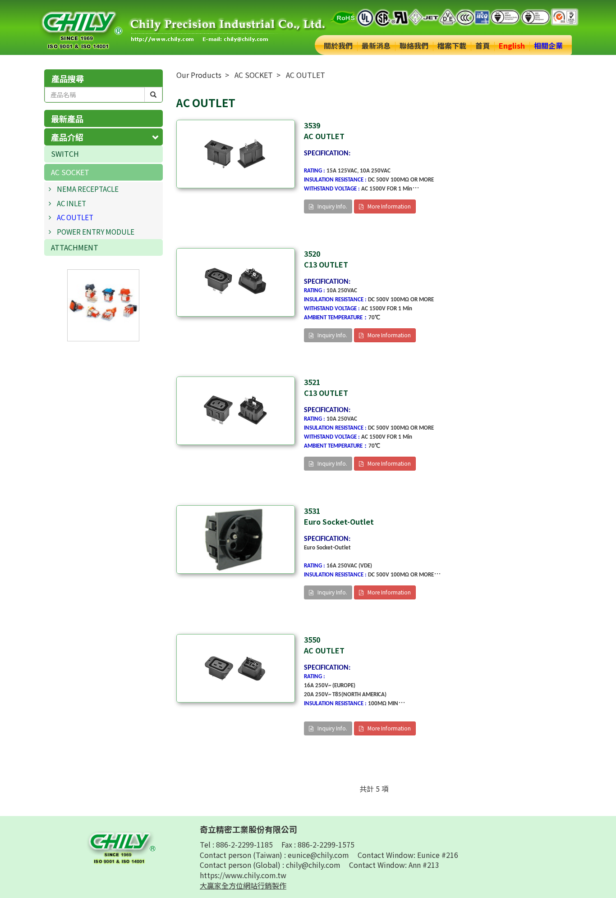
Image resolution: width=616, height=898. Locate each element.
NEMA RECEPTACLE (88, 189)
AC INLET (71, 203)
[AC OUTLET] (235, 154)
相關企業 (548, 45)
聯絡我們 (414, 45)
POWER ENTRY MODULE (95, 231)
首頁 (482, 45)
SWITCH (65, 153)
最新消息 (376, 45)
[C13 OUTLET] (235, 282)
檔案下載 (451, 45)
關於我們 (338, 45)
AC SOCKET (70, 172)
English (512, 45)
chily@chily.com (314, 864)
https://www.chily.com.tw (243, 875)
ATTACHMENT (74, 247)
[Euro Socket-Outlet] (235, 539)
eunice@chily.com (319, 854)
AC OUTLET (75, 217)
